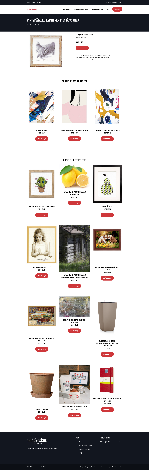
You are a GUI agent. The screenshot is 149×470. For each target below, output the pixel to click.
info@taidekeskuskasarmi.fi (113, 2)
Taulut (36, 25)
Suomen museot (98, 9)
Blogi (109, 9)
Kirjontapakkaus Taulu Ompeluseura (75, 406)
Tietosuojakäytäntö (107, 467)
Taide (30, 25)
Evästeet (97, 467)
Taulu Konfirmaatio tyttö (42, 267)
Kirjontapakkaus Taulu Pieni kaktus (42, 206)
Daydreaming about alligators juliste (74, 130)
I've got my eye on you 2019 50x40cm (107, 130)
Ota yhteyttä (89, 467)
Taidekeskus (66, 9)
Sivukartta (118, 467)
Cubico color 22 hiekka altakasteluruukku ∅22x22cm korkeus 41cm (107, 343)
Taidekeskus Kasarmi (81, 9)
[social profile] (40, 2)
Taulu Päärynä (107, 206)
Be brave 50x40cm (42, 130)
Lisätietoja (82, 48)
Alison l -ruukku (42, 409)
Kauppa (117, 9)
